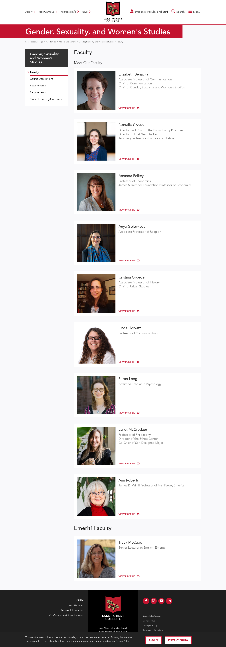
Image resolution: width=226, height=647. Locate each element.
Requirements (38, 85)
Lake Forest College (34, 41)
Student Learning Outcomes (46, 99)
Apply (29, 12)
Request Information (72, 610)
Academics (51, 41)
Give (85, 12)
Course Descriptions (41, 79)
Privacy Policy (178, 640)
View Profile (127, 108)
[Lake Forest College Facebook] (146, 601)
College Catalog (150, 625)
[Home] (113, 20)
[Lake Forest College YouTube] (161, 601)
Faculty (120, 41)
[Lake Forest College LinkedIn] (169, 601)
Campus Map (149, 620)
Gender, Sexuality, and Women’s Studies (96, 41)
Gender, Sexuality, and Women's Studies (45, 58)
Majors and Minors (67, 41)
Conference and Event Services (66, 615)
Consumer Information (153, 630)
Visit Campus (46, 12)
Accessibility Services (152, 616)
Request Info (68, 12)
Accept (153, 640)
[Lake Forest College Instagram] (154, 601)
